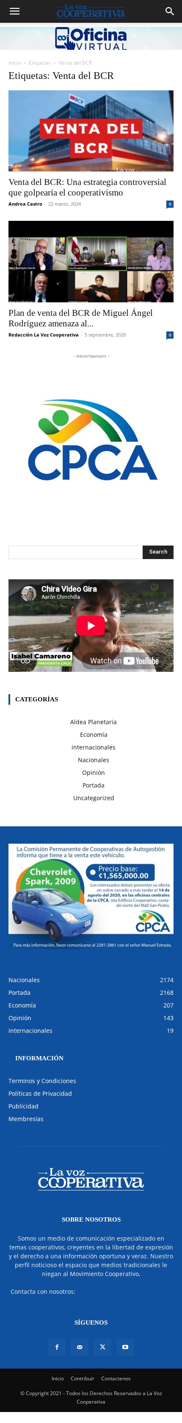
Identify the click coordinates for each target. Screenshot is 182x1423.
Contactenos (116, 1378)
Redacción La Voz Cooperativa (43, 334)
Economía (94, 735)
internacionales (94, 747)
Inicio (14, 62)
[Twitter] (102, 1347)
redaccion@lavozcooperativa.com (124, 1291)
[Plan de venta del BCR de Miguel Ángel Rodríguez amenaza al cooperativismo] (91, 261)
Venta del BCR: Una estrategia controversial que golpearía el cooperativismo (87, 187)
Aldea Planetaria (93, 722)
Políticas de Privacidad (40, 1093)
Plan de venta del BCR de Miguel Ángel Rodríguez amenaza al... (80, 318)
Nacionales (93, 760)
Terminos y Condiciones (42, 1081)
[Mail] (79, 1347)
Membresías (26, 1119)
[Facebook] (56, 1347)
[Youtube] (125, 1347)
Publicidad (23, 1106)
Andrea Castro (25, 204)
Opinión (93, 773)
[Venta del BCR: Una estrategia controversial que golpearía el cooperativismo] (91, 131)
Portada (94, 785)
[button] (14, 11)
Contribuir (82, 1378)
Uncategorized (93, 798)
